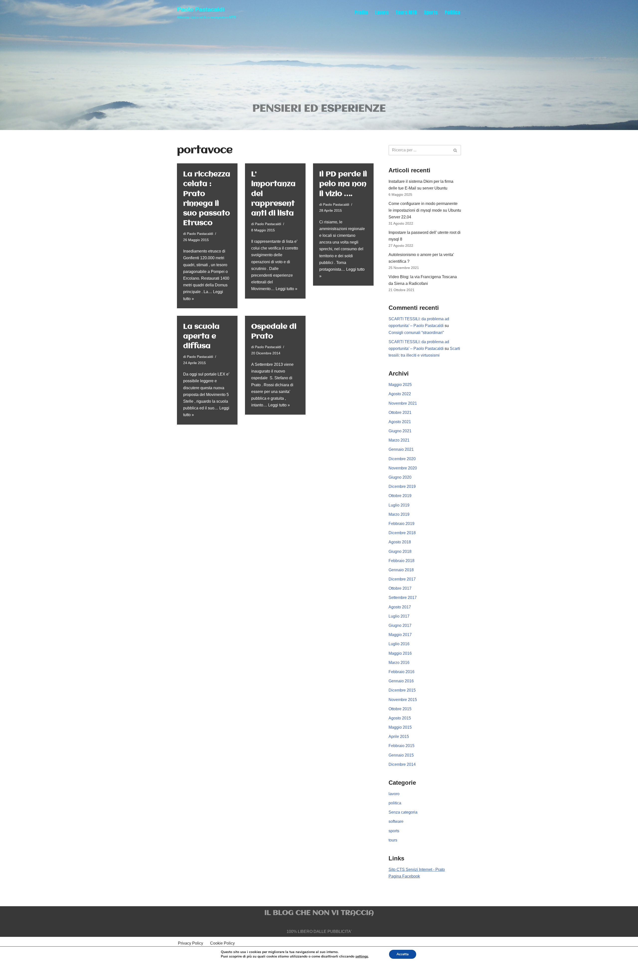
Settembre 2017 (403, 597)
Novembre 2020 (403, 468)
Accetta (403, 954)
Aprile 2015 (399, 736)
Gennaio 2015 (401, 755)
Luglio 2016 (399, 644)
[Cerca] (455, 150)
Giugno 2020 (400, 477)
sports (394, 831)
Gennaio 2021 (401, 449)
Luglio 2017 (399, 616)
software (396, 821)
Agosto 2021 (400, 422)
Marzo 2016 (399, 662)
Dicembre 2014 (402, 764)
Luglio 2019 (399, 505)
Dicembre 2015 (402, 690)
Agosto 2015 (400, 718)
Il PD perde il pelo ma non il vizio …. (343, 184)
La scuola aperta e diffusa (201, 336)
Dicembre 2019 (402, 486)
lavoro (394, 794)
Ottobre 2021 (400, 412)
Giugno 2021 (400, 431)
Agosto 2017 (400, 607)
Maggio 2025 (400, 385)
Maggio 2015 (400, 727)
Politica (452, 12)
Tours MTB (406, 12)
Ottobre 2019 (400, 496)
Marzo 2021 (399, 440)
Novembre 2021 (403, 403)
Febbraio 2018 (401, 561)
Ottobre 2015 (400, 709)
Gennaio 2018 (401, 570)
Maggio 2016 (400, 653)
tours (393, 840)
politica (395, 803)
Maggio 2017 (400, 635)
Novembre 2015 (403, 700)
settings (361, 956)
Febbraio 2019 (401, 523)
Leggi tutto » (286, 289)
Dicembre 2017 (402, 579)
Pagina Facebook (404, 876)
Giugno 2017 (400, 625)
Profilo (361, 12)
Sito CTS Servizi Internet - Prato (417, 869)
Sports (431, 12)
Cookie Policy (222, 943)
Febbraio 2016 (401, 672)
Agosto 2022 (400, 394)
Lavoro (382, 12)
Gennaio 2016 (401, 681)
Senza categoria (403, 812)
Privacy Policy (190, 943)
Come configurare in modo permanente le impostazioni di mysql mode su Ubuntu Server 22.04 (425, 210)
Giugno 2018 (400, 551)
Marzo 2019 (399, 514)
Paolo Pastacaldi (200, 234)
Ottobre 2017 (400, 588)
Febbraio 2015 (401, 746)
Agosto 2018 (400, 542)
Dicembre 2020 (402, 459)
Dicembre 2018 (402, 533)
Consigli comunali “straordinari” (416, 332)
